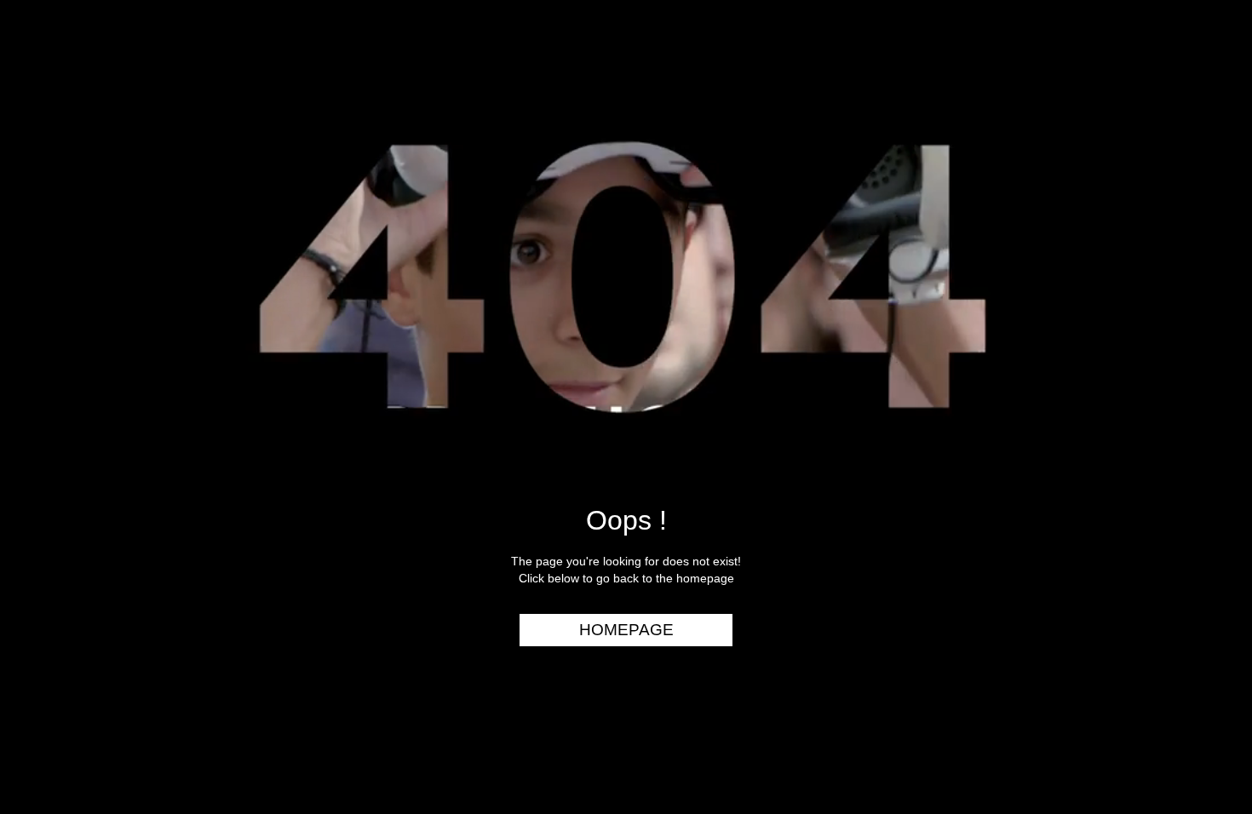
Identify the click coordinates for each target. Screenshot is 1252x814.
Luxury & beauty (1165, 84)
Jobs (1209, 248)
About (1204, 280)
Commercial (1181, 116)
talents (1197, 215)
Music (1206, 150)
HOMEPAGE (626, 630)
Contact (1195, 313)
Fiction (1200, 182)
